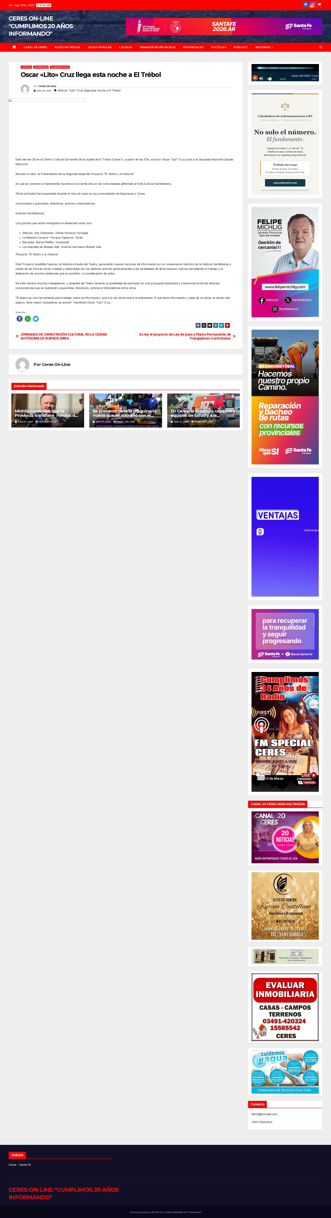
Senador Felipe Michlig (158, 47)
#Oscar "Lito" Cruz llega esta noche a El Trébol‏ (89, 90)
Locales (125, 47)
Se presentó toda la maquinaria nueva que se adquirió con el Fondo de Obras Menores (124, 415)
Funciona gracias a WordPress (147, 1212)
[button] (321, 47)
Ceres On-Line (47, 86)
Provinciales (193, 47)
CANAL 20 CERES (35, 47)
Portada (26, 67)
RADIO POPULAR (100, 47)
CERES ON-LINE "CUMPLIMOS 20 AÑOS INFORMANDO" (41, 26)
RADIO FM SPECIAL (68, 47)
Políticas (218, 47)
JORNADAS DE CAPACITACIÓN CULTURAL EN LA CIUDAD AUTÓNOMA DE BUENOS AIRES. (64, 336)
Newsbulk (178, 1212)
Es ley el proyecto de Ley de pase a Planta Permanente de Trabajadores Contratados (185, 336)
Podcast (241, 47)
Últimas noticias (60, 67)
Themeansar (194, 1212)
